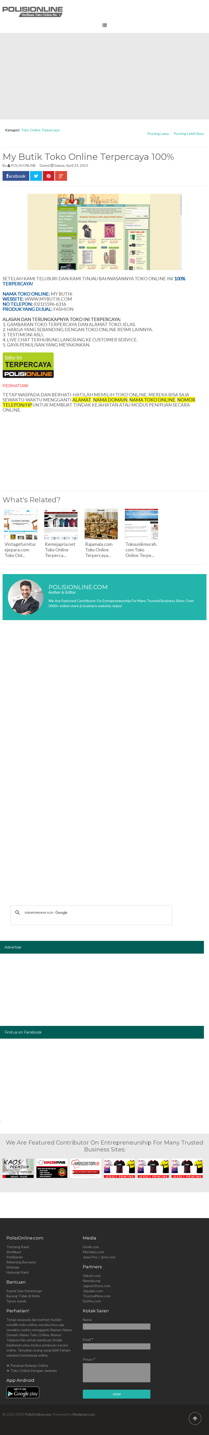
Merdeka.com (93, 1252)
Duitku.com (92, 1301)
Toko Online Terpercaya (40, 130)
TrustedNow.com (97, 1296)
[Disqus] (104, 700)
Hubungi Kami (17, 1272)
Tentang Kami (17, 1247)
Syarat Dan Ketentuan (24, 1291)
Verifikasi (13, 1252)
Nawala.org (91, 1280)
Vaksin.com (92, 1275)
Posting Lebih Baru (189, 133)
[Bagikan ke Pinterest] (48, 176)
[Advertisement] (104, 76)
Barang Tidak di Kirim (23, 1296)
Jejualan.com (93, 1291)
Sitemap (12, 1267)
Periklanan (14, 1257)
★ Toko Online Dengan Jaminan (31, 1370)
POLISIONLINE (23, 165)
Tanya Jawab (16, 1301)
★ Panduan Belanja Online (27, 1365)
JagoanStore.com (96, 1286)
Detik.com (91, 1247)
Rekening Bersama (21, 1262)
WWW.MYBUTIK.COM (48, 299)
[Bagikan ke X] (36, 176)
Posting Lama (158, 133)
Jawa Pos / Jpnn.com (99, 1257)
